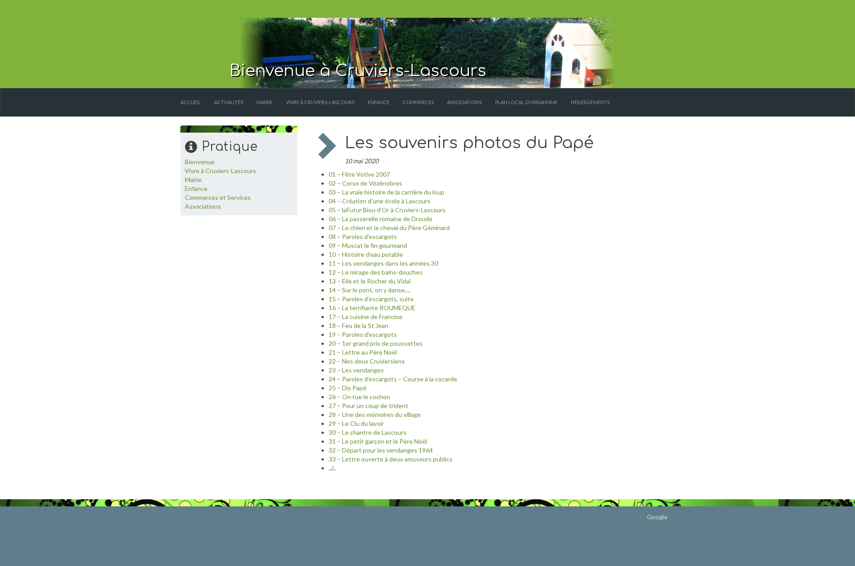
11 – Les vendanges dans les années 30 (383, 263)
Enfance (378, 102)
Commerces (418, 102)
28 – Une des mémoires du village (375, 414)
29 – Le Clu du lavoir (356, 423)
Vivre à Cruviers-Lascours (320, 102)
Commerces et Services (218, 197)
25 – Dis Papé (347, 388)
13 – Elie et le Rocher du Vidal (370, 281)
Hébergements (590, 102)
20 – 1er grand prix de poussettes (376, 343)
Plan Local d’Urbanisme (526, 102)
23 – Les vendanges (356, 370)
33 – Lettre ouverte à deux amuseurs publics (390, 459)
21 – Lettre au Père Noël (363, 352)
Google (657, 517)
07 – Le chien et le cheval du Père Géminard (389, 227)
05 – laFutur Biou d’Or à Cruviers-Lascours (387, 210)
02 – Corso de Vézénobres (365, 183)
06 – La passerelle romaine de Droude (380, 218)
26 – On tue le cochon (359, 396)
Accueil (190, 102)
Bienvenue (200, 162)
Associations (464, 102)
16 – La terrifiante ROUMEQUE (372, 307)
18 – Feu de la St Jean (358, 325)
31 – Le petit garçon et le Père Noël (378, 441)
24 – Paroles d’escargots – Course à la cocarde (393, 379)
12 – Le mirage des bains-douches (376, 272)
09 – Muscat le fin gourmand (368, 245)
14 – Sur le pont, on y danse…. (370, 290)
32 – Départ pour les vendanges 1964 (381, 450)
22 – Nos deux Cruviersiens (367, 361)
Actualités (228, 102)
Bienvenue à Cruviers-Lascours (357, 71)
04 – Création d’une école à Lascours (380, 201)
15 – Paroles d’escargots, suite (371, 299)
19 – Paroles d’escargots (363, 334)
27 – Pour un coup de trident (368, 405)
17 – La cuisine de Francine (366, 316)
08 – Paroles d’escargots (363, 236)
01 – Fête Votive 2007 (359, 174)
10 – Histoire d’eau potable (366, 254)
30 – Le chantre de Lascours (368, 432)
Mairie (264, 102)
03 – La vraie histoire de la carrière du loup (386, 192)
